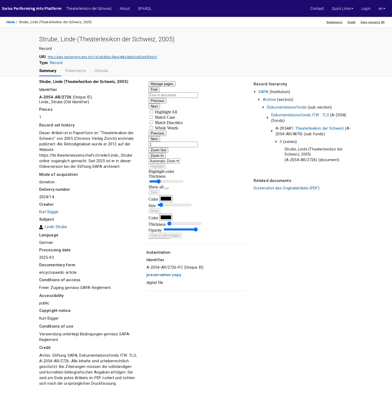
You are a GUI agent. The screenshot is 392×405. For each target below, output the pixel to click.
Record (56, 62)
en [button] (381, 8)
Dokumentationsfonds (287, 107)
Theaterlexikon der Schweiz (89, 8)
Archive (269, 99)
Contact (317, 8)
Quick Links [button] (341, 8)
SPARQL (144, 8)
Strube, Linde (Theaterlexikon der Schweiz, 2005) (314, 152)
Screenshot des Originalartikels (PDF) (286, 188)
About (125, 8)
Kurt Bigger (49, 211)
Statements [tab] (75, 71)
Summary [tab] (48, 71)
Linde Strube (56, 226)
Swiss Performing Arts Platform (31, 8)
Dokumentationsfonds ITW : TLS (300, 115)
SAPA (263, 91)
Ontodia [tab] (101, 71)
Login (366, 8)
